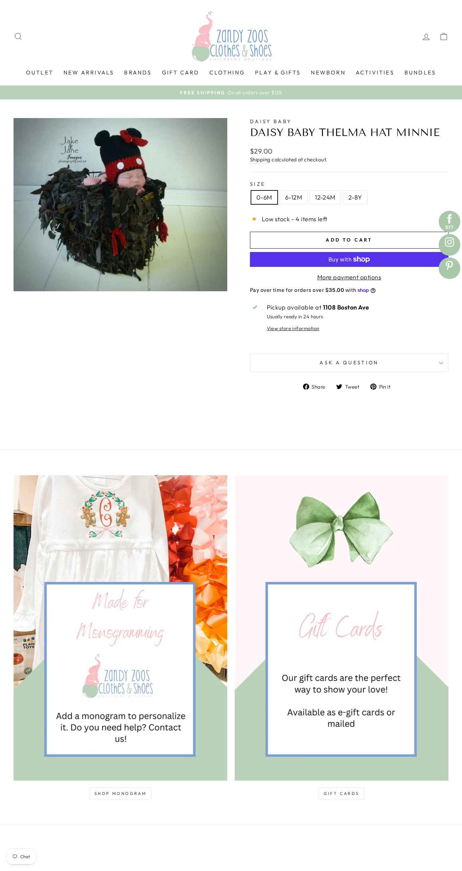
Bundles (420, 72)
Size (257, 184)
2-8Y (355, 197)
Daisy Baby (271, 121)
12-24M (325, 197)
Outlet (39, 72)
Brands (138, 72)
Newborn (328, 72)
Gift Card (181, 72)
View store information (293, 328)
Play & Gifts (278, 72)
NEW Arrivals (89, 72)
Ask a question (349, 363)
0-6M (264, 197)
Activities (375, 72)
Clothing (227, 72)
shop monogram (120, 793)
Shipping (260, 159)
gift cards (342, 793)
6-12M (293, 197)
